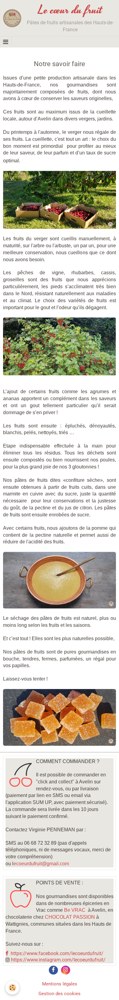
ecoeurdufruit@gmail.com (41, 863)
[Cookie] (12, 988)
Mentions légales (59, 984)
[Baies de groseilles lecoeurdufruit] (59, 346)
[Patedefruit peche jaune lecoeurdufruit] (59, 580)
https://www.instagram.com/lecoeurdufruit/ (58, 960)
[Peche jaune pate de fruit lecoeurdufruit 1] (59, 717)
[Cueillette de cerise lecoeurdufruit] (59, 199)
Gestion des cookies (59, 993)
